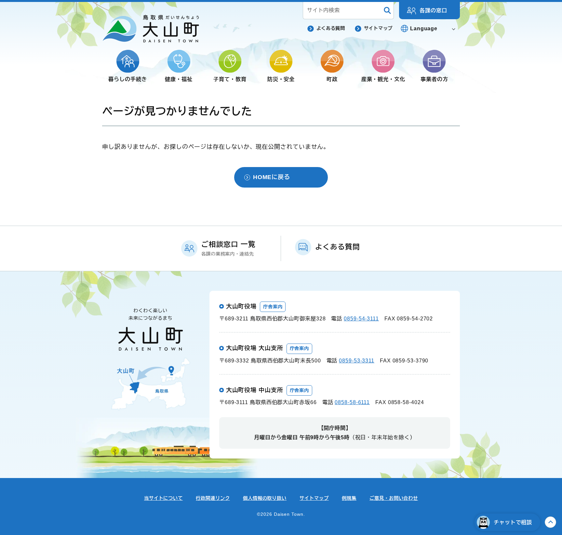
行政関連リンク (213, 498)
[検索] (387, 10)
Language (423, 28)
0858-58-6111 (352, 402)
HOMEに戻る (271, 177)
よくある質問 (330, 28)
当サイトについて (163, 498)
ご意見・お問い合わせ (393, 498)
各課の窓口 (433, 10)
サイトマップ (378, 28)
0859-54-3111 (361, 318)
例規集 (349, 498)
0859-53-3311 (356, 360)
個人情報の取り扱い (265, 498)
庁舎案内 (273, 306)
